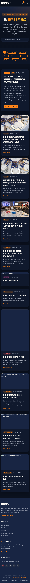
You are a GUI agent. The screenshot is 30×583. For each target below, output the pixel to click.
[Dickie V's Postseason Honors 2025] (15, 462)
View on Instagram (7, 273)
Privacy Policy (13, 580)
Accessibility (5, 580)
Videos (6, 56)
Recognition (15, 60)
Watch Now (6, 367)
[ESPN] (2, 565)
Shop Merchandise (7, 533)
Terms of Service (23, 580)
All (5, 52)
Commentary (12, 52)
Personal (23, 56)
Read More (6, 152)
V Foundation (14, 56)
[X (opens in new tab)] (10, 565)
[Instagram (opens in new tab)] (18, 565)
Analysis (6, 60)
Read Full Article (9, 106)
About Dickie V (5, 525)
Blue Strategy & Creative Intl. (19, 577)
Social (24, 60)
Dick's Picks (22, 52)
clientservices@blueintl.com (12, 561)
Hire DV (3, 528)
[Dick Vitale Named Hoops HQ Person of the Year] (15, 381)
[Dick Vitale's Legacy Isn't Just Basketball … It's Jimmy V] (15, 421)
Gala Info (4, 530)
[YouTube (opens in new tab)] (14, 565)
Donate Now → (6, 552)
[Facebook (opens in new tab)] (6, 565)
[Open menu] (27, 3)
